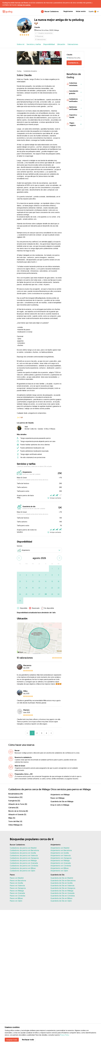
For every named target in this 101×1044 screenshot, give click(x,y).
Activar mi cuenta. (24, 5)
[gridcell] (52, 568)
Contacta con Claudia (75, 63)
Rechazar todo (28, 1039)
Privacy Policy (64, 1035)
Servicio (19, 546)
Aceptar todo (11, 1040)
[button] (74, 84)
